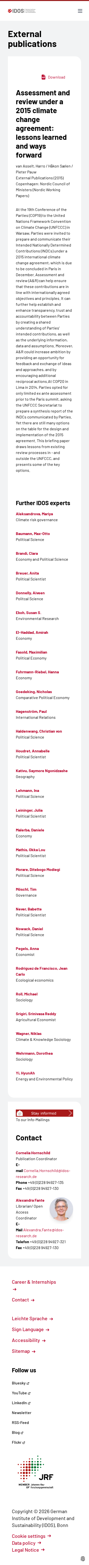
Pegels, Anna (27, 948)
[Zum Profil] (61, 1209)
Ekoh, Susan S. (28, 612)
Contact (21, 1299)
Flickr (17, 1442)
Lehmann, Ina (27, 790)
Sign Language (28, 1329)
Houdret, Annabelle (33, 750)
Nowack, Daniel (29, 928)
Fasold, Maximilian (31, 652)
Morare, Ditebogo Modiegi (38, 869)
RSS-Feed (20, 1422)
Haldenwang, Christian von (39, 731)
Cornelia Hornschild (33, 1152)
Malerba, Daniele (30, 829)
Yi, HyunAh (25, 1073)
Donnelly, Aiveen (30, 592)
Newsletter (21, 1412)
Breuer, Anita (27, 573)
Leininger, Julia (29, 810)
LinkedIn (20, 1402)
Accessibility (26, 1340)
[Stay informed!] (44, 1113)
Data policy (24, 1543)
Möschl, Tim (26, 889)
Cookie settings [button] (28, 1536)
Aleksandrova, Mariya (34, 513)
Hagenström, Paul (31, 711)
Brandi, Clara (27, 553)
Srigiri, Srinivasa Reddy (36, 1013)
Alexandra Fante (30, 1200)
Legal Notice (25, 1550)
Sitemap (21, 1351)
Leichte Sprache (30, 1318)
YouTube (20, 1392)
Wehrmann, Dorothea (34, 1053)
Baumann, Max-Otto (33, 533)
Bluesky (19, 1382)
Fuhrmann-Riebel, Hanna (37, 671)
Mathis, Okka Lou (30, 849)
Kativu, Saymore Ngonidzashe (42, 770)
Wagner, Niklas (29, 1033)
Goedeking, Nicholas (34, 691)
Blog (16, 1432)
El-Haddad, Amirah (32, 632)
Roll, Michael (27, 993)
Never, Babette (29, 908)
